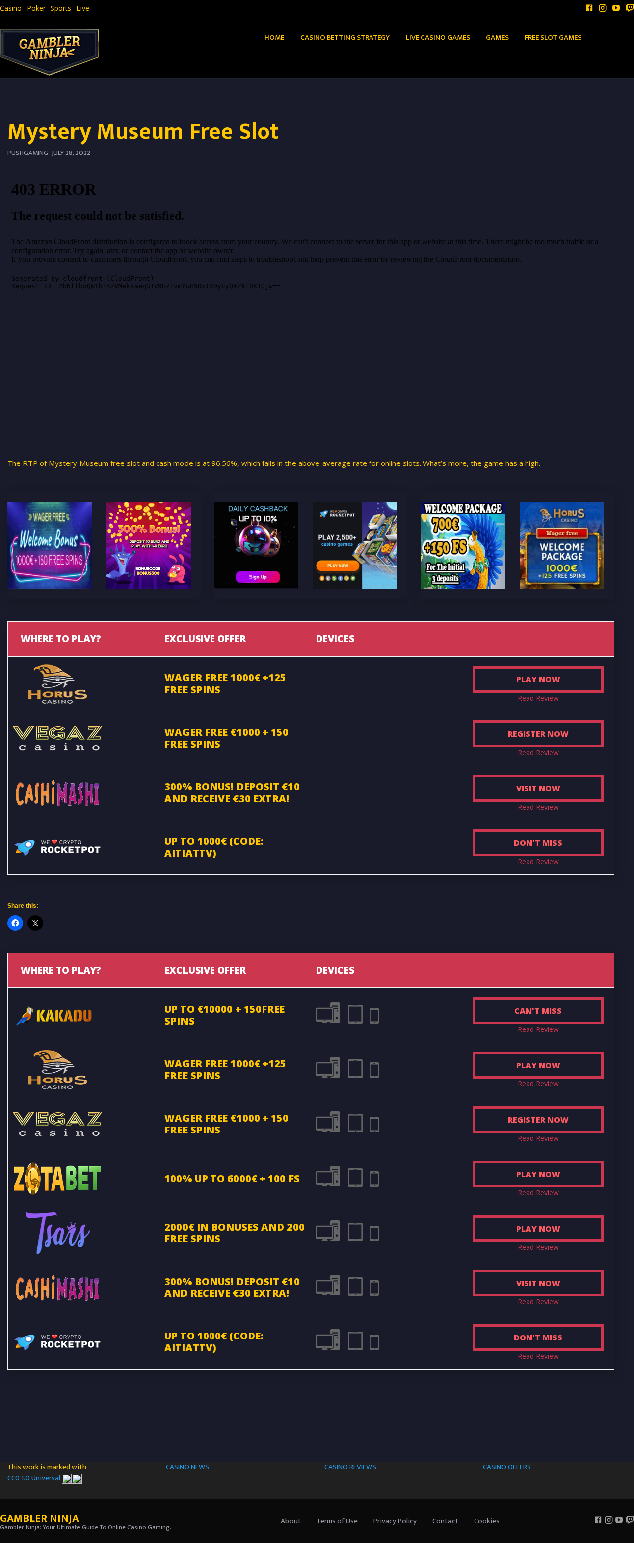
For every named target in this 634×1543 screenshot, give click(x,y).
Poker (36, 8)
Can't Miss (538, 1010)
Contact (445, 1521)
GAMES (497, 37)
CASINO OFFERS (507, 1467)
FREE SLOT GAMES (553, 37)
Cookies (487, 1521)
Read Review (538, 698)
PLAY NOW (538, 679)
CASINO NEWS (187, 1467)
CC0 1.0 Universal (34, 1478)
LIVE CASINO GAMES (438, 37)
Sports (61, 8)
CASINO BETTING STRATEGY (345, 37)
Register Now (538, 733)
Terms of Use (337, 1521)
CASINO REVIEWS (350, 1467)
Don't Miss (538, 842)
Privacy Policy (395, 1521)
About (291, 1521)
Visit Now (538, 788)
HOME (274, 37)
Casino (11, 8)
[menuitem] (11, 8)
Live (82, 8)
